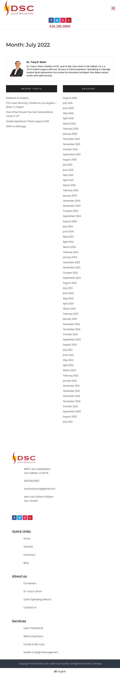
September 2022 (72, 339)
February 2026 (70, 128)
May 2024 (68, 236)
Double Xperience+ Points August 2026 (27, 121)
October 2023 (70, 272)
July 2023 (68, 288)
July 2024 (68, 226)
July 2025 (68, 164)
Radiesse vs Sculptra (17, 97)
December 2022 (71, 324)
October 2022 (70, 334)
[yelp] (30, 517)
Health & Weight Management (41, 652)
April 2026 (68, 118)
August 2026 (70, 97)
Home (27, 538)
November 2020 (71, 401)
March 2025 (69, 185)
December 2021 (71, 385)
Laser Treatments (33, 628)
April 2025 (68, 180)
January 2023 (70, 318)
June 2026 (68, 108)
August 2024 (70, 221)
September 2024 (72, 216)
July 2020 (68, 421)
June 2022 (68, 355)
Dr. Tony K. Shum (33, 591)
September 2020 (72, 411)
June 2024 (68, 231)
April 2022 (68, 365)
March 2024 (69, 247)
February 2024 (70, 252)
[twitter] (19, 517)
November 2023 (71, 267)
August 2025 (70, 159)
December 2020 (71, 396)
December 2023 (71, 262)
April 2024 (68, 241)
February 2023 (70, 313)
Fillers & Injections (33, 636)
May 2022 (68, 360)
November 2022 (71, 329)
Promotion (29, 554)
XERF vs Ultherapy (16, 126)
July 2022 (68, 349)
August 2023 (70, 283)
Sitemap (97, 663)
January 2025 (70, 195)
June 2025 (68, 169)
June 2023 (68, 293)
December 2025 (71, 139)
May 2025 (68, 175)
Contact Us (30, 607)
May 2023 (68, 298)
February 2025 (70, 190)
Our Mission (30, 583)
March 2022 (69, 370)
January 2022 (70, 380)
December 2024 (71, 200)
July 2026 (68, 103)
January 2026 (70, 133)
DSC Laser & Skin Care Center (53, 663)
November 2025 (71, 144)
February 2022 (70, 375)
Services (28, 546)
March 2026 (69, 123)
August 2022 (70, 344)
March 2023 (69, 308)
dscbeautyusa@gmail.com (39, 488)
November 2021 (71, 390)
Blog (26, 562)
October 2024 (70, 211)
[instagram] (25, 517)
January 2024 (70, 257)
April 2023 (68, 303)
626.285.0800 (60, 26)
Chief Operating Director (37, 599)
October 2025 (70, 149)
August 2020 (70, 416)
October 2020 (70, 406)
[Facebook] (14, 517)
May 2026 (68, 113)
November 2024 (71, 205)
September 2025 (72, 154)
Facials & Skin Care (34, 644)
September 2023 (72, 277)
